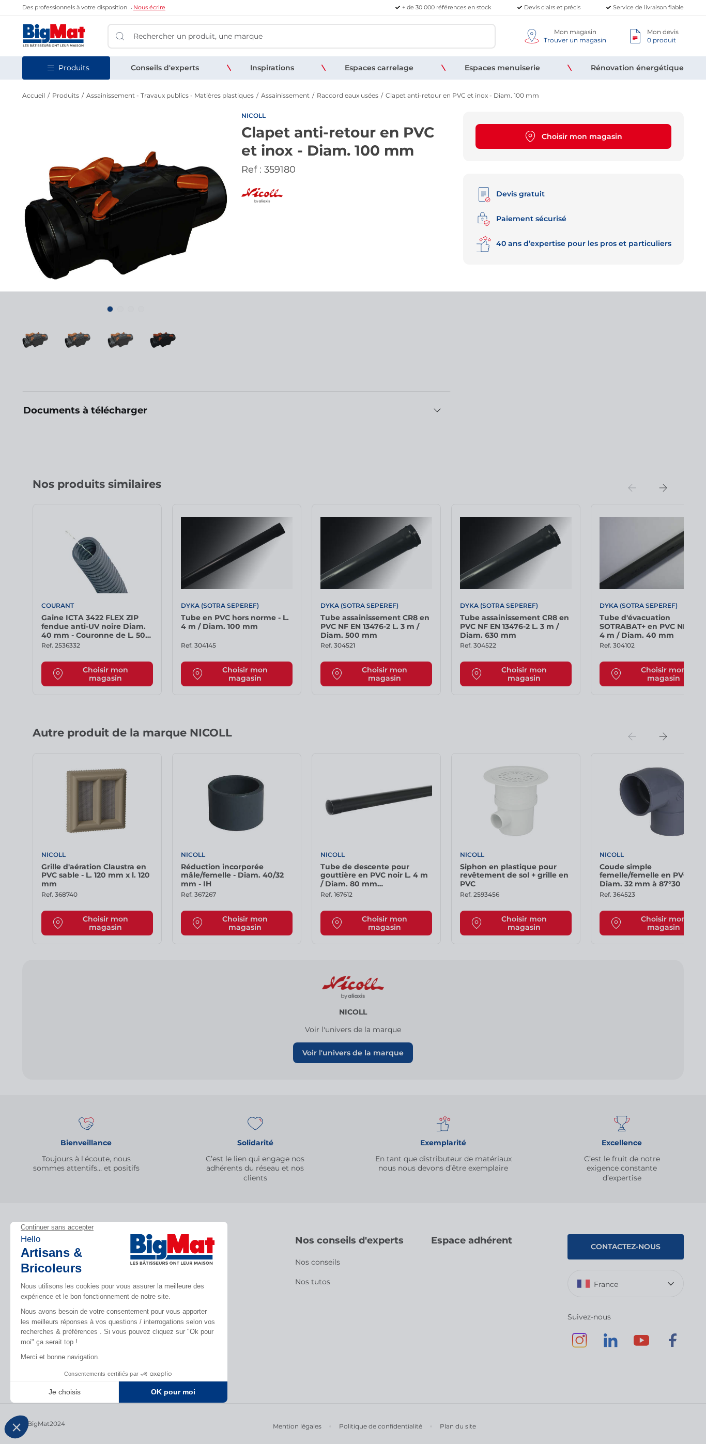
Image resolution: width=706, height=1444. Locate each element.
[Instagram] (579, 1345)
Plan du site (458, 1426)
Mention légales (297, 1426)
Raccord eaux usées (347, 95)
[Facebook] (672, 1345)
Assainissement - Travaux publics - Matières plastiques (170, 95)
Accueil (33, 95)
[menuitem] (165, 67)
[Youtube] (641, 1345)
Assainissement (285, 95)
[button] (110, 309)
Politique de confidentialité (380, 1426)
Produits (65, 95)
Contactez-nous (626, 1246)
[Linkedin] (610, 1345)
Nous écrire (149, 7)
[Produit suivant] (663, 488)
